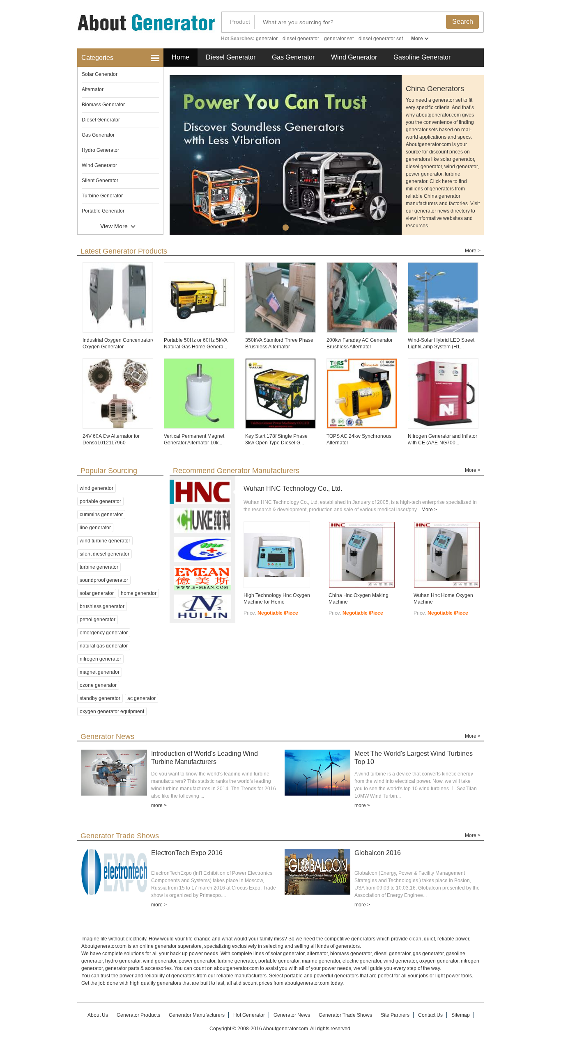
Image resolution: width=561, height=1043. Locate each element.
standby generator (100, 698)
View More (114, 226)
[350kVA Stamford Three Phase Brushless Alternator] (280, 297)
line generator (95, 528)
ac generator (141, 698)
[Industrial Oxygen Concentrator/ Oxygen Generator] (118, 297)
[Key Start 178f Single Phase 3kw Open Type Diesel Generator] (280, 393)
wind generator (96, 488)
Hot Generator (249, 1015)
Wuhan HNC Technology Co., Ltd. (293, 488)
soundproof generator (104, 580)
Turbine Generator (102, 196)
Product (240, 21)
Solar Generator (99, 74)
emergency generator (104, 633)
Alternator (92, 89)
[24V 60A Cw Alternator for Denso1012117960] (118, 393)
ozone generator (98, 685)
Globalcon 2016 (377, 852)
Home (180, 57)
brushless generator (102, 606)
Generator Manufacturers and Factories (147, 22)
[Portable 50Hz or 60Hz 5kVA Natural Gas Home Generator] (199, 297)
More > (473, 251)
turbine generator (99, 567)
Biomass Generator (103, 105)
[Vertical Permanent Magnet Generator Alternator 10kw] (199, 393)
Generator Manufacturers (197, 1015)
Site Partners (395, 1015)
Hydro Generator (100, 150)
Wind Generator (99, 165)
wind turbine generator (105, 541)
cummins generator (101, 514)
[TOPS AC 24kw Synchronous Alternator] (362, 393)
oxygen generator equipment (112, 711)
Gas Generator (98, 135)
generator (267, 38)
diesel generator (301, 38)
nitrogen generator (100, 659)
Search (462, 21)
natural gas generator (104, 646)
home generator (138, 593)
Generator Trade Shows (345, 1015)
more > (159, 805)
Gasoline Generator (422, 57)
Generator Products (138, 1015)
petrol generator (97, 619)
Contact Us (430, 1015)
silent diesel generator (104, 554)
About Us (97, 1015)
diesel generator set (381, 38)
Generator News (292, 1015)
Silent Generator (100, 180)
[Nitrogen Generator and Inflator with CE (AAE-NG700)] (443, 393)
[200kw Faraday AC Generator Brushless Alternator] (362, 297)
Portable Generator (103, 211)
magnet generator (100, 672)
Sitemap (460, 1015)
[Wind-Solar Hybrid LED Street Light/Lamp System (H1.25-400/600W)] (443, 297)
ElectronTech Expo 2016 (187, 852)
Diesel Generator (101, 120)
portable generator (100, 501)
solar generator (97, 593)
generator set (339, 38)
